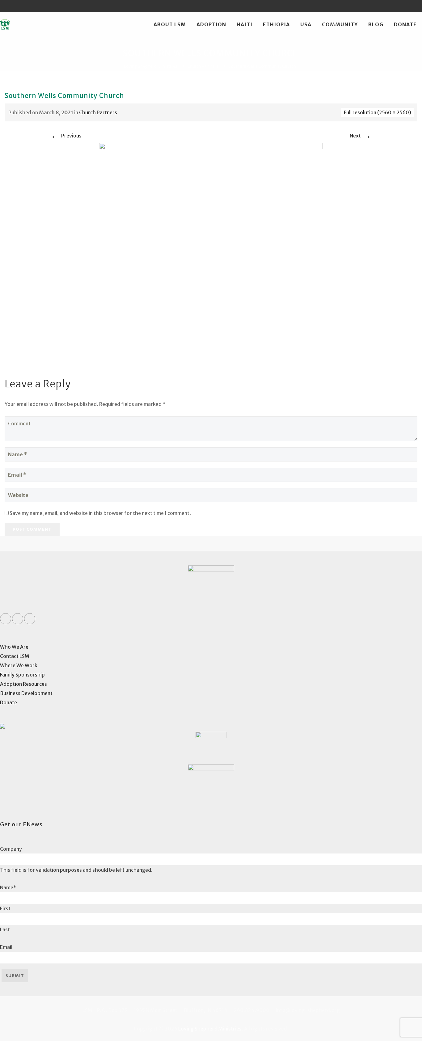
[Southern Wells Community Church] (211, 254)
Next (361, 136)
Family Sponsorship (22, 675)
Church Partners (98, 112)
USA (305, 24)
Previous (66, 136)
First (5, 908)
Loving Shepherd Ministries (210, 1029)
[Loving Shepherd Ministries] (5, 24)
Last (5, 929)
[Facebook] (392, 6)
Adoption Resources (23, 684)
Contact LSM (14, 656)
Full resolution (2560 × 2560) (377, 112)
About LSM (170, 24)
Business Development (26, 693)
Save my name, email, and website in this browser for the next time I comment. (100, 513)
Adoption (211, 24)
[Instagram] (416, 6)
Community (340, 24)
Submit (15, 975)
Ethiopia (276, 24)
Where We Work (18, 665)
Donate (405, 24)
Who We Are (14, 647)
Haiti (244, 24)
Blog (375, 24)
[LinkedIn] (404, 6)
